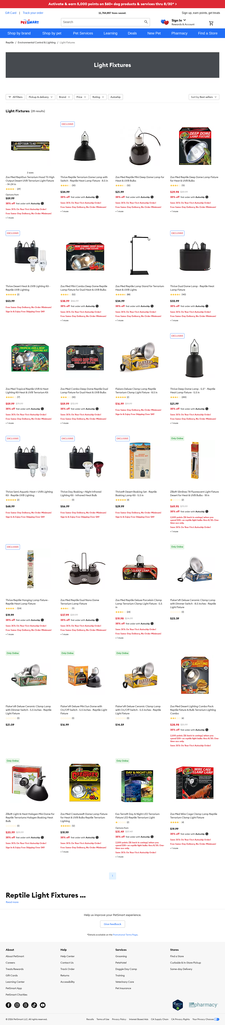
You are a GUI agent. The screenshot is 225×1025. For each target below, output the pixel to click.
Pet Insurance (123, 988)
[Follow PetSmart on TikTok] (34, 1005)
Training (120, 975)
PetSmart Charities (16, 994)
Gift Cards (12, 975)
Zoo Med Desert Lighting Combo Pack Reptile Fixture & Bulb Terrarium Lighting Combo (193, 710)
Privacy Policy (119, 1019)
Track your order (33, 12)
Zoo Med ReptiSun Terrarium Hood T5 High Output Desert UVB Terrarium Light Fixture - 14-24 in (30, 181)
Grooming (121, 956)
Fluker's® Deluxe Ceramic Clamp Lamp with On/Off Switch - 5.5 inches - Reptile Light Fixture (138, 710)
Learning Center (15, 981)
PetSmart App (14, 988)
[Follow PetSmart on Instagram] (17, 1005)
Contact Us (66, 962)
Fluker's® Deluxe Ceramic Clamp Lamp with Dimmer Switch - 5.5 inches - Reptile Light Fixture (28, 710)
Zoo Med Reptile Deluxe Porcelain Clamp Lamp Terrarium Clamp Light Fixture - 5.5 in (138, 603)
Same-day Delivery (181, 969)
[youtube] (43, 1005)
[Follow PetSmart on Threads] (25, 1005)
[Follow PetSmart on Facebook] (8, 1005)
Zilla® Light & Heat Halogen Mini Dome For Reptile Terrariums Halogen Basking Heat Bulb (30, 817)
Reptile (10, 42)
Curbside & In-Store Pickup (185, 962)
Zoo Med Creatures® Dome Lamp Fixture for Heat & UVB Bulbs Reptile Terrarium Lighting (83, 817)
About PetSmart (15, 956)
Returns (64, 975)
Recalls (90, 1019)
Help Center (67, 956)
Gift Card (10, 12)
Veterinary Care (124, 981)
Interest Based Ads (138, 1019)
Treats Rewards (14, 969)
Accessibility (67, 981)
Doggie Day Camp (126, 969)
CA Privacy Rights (180, 1019)
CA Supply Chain (159, 1019)
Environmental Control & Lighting (37, 42)
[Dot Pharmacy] (203, 1005)
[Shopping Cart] (216, 23)
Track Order (67, 969)
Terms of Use (103, 1019)
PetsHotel (120, 962)
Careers (10, 962)
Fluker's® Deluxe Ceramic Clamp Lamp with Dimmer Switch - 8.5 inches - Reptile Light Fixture (193, 603)
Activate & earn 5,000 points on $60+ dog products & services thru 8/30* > (112, 4)
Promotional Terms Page (125, 934)
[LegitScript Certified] (178, 1005)
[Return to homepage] (30, 21)
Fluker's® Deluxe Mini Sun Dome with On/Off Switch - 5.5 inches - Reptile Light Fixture (83, 710)
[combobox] (105, 21)
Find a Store (177, 956)
